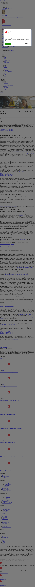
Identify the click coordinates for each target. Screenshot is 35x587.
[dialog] (17, 37)
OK (7, 43)
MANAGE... (27, 43)
